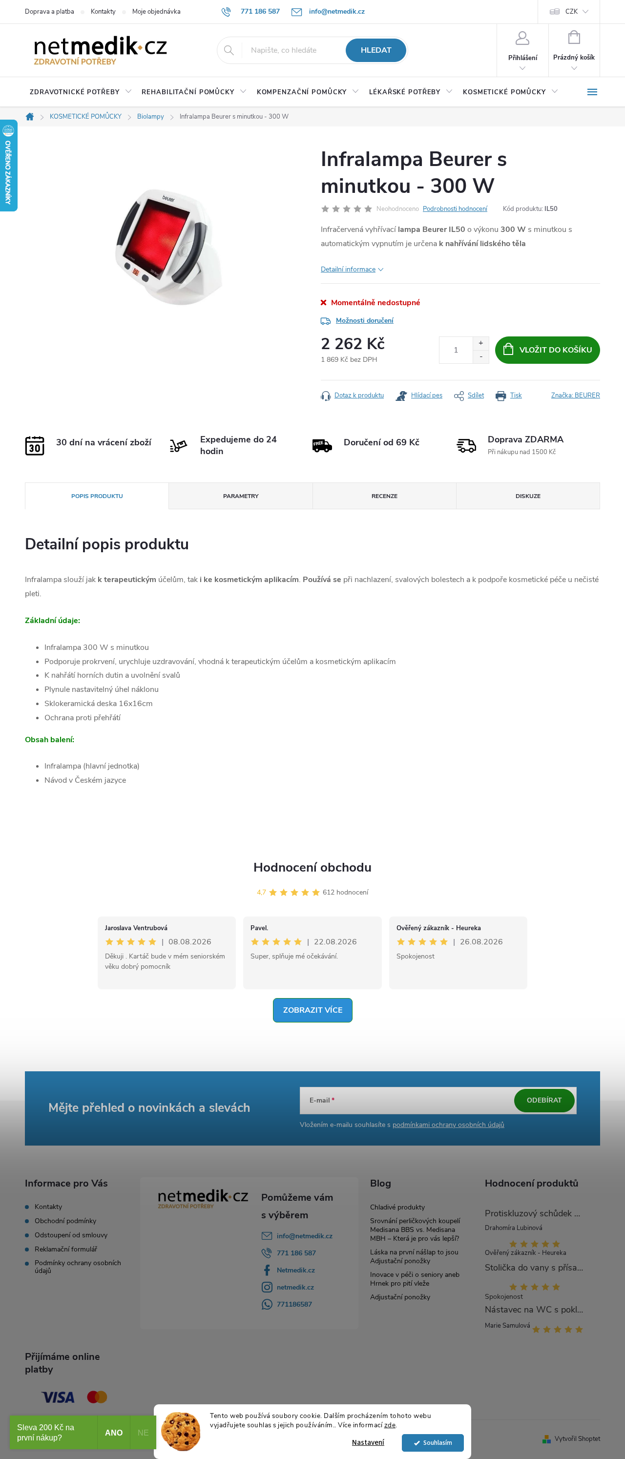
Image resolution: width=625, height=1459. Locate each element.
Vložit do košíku (556, 350)
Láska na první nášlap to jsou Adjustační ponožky (414, 1257)
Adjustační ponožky (400, 1297)
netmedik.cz (295, 1287)
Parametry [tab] (240, 496)
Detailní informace (348, 269)
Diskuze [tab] (528, 496)
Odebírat (544, 1100)
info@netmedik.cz (305, 1236)
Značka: (575, 395)
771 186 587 (296, 1253)
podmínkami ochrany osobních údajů (448, 1124)
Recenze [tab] (384, 496)
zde (390, 1425)
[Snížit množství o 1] (481, 356)
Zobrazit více (312, 1010)
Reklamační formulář (66, 1249)
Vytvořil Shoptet (577, 1439)
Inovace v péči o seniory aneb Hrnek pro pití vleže (414, 1279)
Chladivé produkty (397, 1207)
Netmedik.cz (296, 1270)
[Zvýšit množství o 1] (481, 343)
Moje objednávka (156, 11)
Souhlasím (437, 1442)
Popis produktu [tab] (97, 496)
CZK (571, 11)
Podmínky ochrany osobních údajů (78, 1267)
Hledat (376, 50)
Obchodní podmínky (65, 1221)
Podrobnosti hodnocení (455, 209)
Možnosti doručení (365, 320)
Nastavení (368, 1443)
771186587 (294, 1304)
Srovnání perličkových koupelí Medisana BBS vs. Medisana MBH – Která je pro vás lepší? (415, 1229)
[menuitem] (81, 92)
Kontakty (103, 11)
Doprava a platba (49, 11)
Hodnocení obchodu (312, 867)
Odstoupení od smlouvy (71, 1235)
